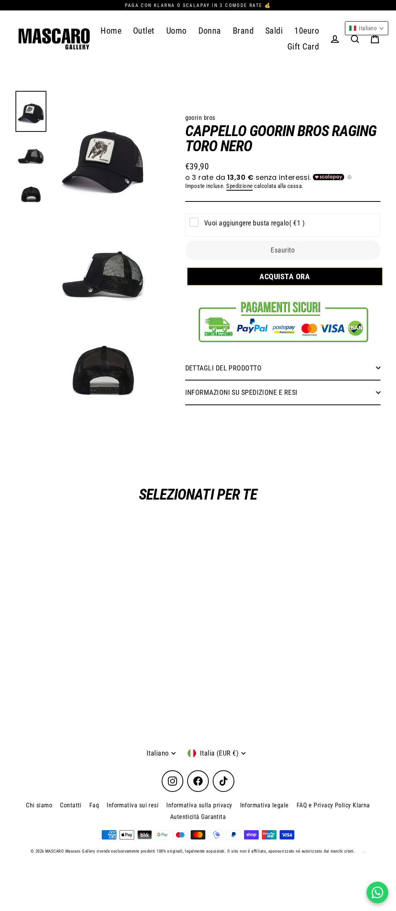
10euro (306, 31)
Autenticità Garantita (198, 817)
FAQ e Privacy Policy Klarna (333, 805)
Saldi (274, 31)
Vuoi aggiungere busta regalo (254, 223)
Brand (243, 31)
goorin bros (200, 117)
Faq (94, 805)
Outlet (144, 31)
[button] (366, 28)
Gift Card (303, 46)
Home (111, 31)
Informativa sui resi (133, 805)
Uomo (176, 31)
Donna (209, 31)
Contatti (71, 805)
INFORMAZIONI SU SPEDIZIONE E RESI (241, 392)
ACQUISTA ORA (281, 276)
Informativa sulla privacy (199, 805)
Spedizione (239, 186)
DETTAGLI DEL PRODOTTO (223, 368)
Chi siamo (39, 805)
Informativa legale (264, 805)
